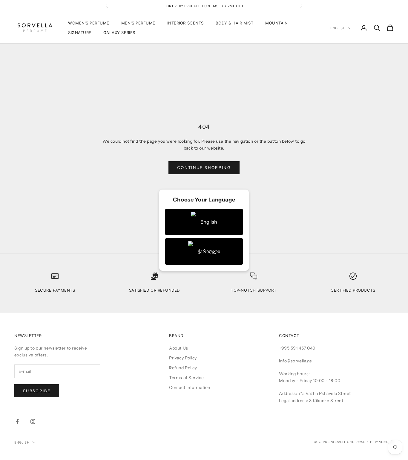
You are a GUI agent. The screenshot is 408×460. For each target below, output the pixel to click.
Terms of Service (186, 377)
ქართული (209, 251)
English (337, 28)
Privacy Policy (183, 358)
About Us (178, 348)
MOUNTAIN (276, 23)
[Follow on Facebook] (17, 421)
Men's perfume (138, 23)
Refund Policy (183, 367)
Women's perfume (88, 23)
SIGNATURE (79, 32)
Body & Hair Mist (234, 23)
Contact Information (189, 387)
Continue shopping (204, 167)
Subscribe (36, 390)
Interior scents (185, 23)
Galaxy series (119, 32)
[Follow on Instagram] (33, 421)
